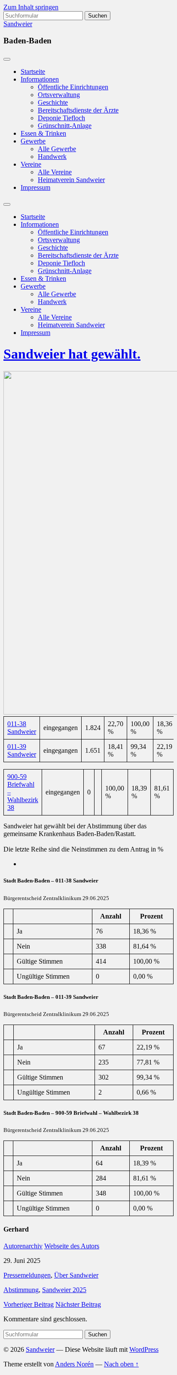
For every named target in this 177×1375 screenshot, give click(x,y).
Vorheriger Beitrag (28, 1304)
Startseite (33, 71)
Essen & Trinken (43, 133)
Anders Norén (74, 1364)
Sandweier (17, 23)
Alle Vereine (55, 172)
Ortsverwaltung (59, 94)
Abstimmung (21, 1289)
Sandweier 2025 (64, 1289)
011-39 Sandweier (21, 750)
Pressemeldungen (27, 1275)
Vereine (31, 164)
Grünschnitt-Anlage (65, 125)
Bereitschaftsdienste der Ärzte (78, 110)
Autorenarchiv (23, 1246)
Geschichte (53, 102)
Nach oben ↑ (121, 1364)
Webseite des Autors (71, 1246)
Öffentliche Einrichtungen (73, 87)
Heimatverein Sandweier (71, 179)
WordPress (144, 1349)
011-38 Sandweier (21, 727)
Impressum (35, 187)
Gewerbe (33, 141)
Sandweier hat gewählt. (71, 354)
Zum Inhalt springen (30, 7)
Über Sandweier (76, 1275)
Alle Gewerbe (57, 148)
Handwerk (52, 156)
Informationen (40, 79)
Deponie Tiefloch (61, 118)
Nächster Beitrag (78, 1304)
